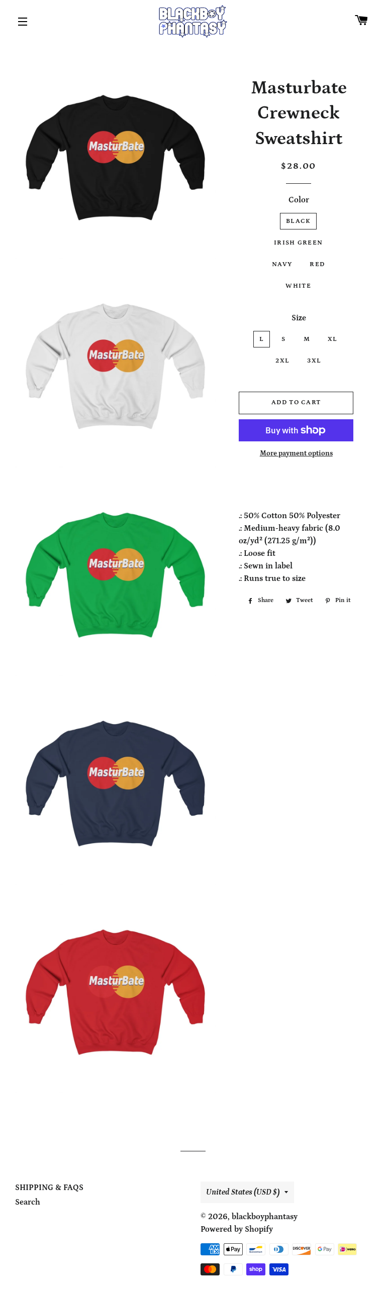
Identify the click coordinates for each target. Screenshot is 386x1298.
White (298, 286)
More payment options (296, 453)
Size (299, 317)
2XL (282, 361)
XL (333, 339)
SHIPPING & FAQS (49, 1187)
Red (317, 264)
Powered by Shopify (237, 1229)
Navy (282, 264)
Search (27, 1202)
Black (298, 221)
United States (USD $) (242, 1192)
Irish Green (298, 243)
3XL (314, 361)
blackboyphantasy (265, 1216)
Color (298, 199)
